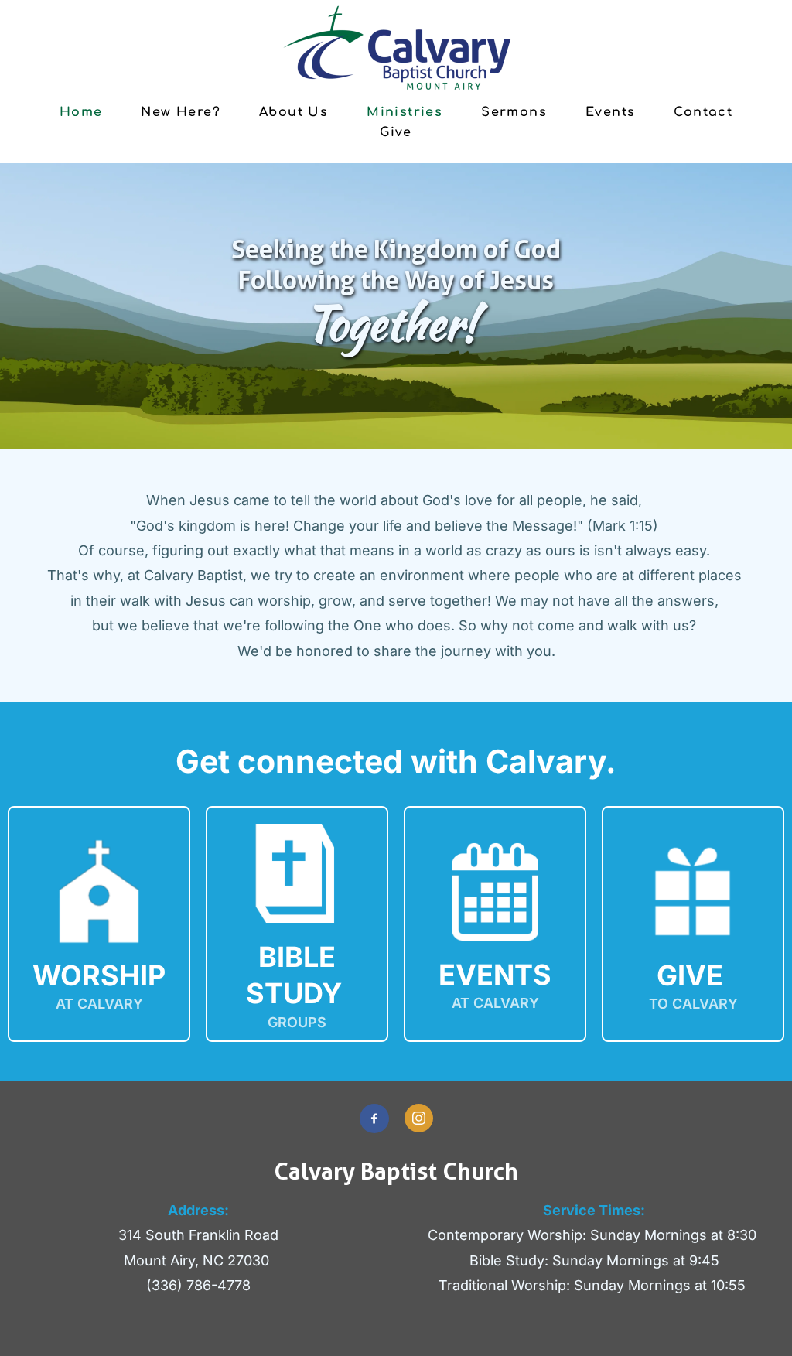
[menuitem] (81, 111)
